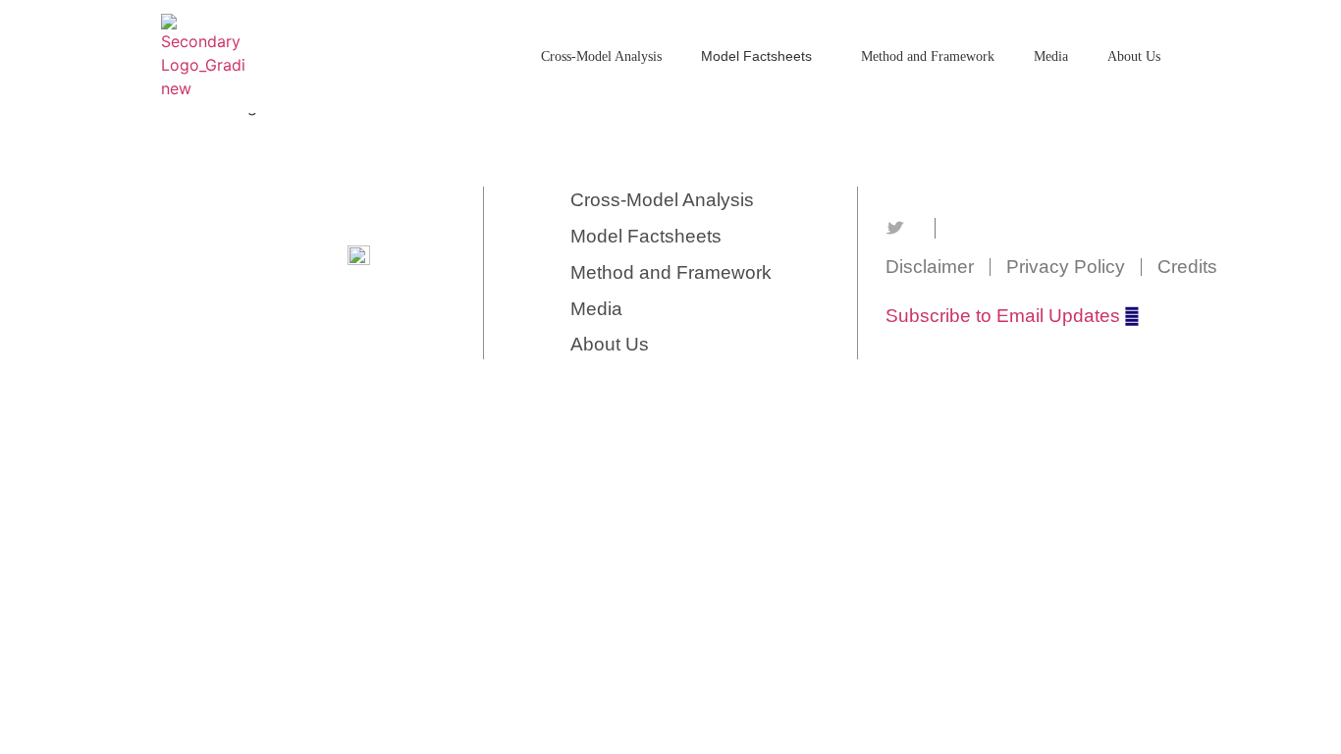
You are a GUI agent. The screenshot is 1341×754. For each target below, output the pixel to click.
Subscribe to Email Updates (1002, 315)
